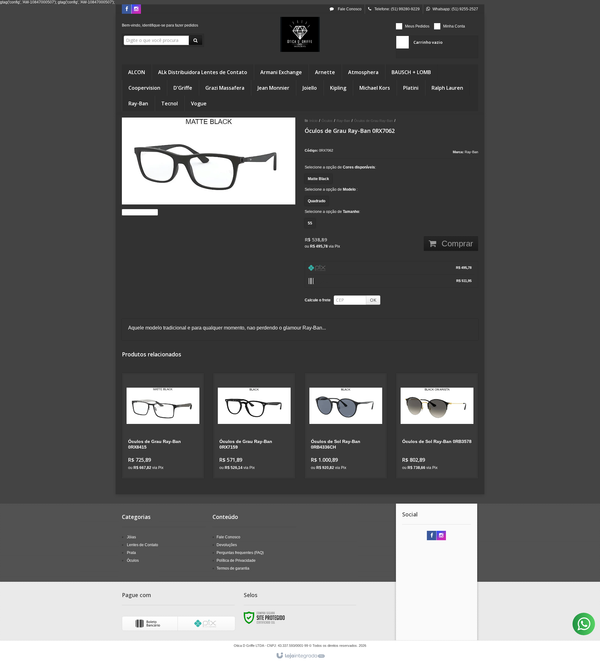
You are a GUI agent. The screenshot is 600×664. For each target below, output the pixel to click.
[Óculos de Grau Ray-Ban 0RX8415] (162, 426)
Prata (131, 553)
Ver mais (166, 448)
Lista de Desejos (142, 212)
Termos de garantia (233, 568)
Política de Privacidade (236, 560)
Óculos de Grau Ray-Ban (373, 121)
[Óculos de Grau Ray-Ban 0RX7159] (254, 426)
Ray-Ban (343, 121)
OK (373, 300)
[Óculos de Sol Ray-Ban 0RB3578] (437, 426)
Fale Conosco (349, 9)
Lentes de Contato (142, 545)
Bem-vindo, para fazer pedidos (160, 25)
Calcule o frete (318, 300)
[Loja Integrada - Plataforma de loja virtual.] (300, 656)
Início (313, 121)
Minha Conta (454, 26)
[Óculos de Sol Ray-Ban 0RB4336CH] (345, 426)
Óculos (327, 121)
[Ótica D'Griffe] (300, 34)
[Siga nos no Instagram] (136, 9)
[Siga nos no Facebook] (126, 9)
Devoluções (227, 545)
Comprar (456, 243)
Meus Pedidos (417, 26)
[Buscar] (195, 40)
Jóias (131, 537)
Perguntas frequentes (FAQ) (240, 553)
